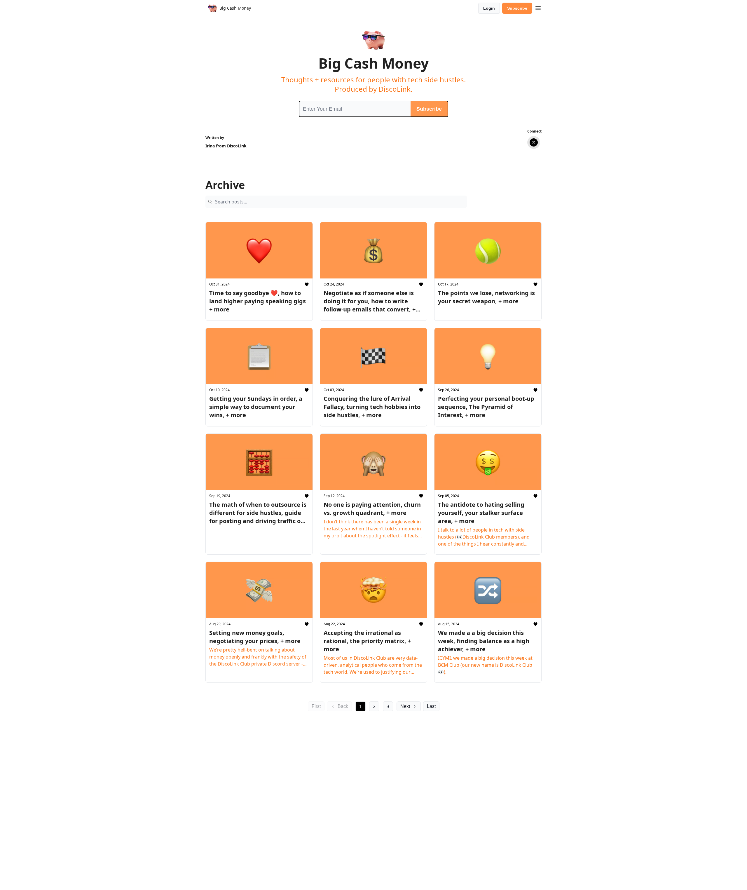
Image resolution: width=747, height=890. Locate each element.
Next (405, 706)
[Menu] (538, 7)
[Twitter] (533, 142)
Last (431, 706)
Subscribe (517, 8)
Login (489, 8)
